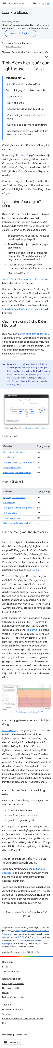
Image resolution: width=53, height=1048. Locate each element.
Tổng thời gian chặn (12, 467)
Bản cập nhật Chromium (13, 983)
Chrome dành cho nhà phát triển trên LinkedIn (22, 1018)
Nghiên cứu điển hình (11, 988)
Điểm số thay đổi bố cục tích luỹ (17, 472)
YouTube (6, 1014)
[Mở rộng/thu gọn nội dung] (24, 78)
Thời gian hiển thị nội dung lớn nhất (18, 462)
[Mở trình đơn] (4, 3)
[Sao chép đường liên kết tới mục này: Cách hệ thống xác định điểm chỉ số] (5, 536)
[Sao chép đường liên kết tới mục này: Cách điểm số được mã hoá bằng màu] (11, 794)
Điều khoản (7, 1035)
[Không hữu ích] (46, 56)
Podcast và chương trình (13, 997)
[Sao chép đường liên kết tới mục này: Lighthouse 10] (23, 436)
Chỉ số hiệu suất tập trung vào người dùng (24, 309)
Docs (5, 12)
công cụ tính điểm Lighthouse (37, 428)
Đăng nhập (44, 3)
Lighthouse (21, 12)
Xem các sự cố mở (10, 971)
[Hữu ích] (46, 52)
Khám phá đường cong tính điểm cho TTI (26, 712)
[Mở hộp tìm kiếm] (29, 3)
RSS (4, 1023)
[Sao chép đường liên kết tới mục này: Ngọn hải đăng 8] (26, 482)
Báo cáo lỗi (7, 966)
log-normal (31, 630)
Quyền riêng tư (21, 1035)
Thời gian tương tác (12, 513)
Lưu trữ (5, 992)
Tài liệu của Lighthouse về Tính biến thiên (23, 279)
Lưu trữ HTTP (38, 570)
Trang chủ (6, 43)
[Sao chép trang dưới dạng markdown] (37, 69)
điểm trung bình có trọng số (34, 334)
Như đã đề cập (10, 730)
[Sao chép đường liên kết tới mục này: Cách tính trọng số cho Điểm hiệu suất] (19, 325)
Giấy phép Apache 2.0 (11, 937)
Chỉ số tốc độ (9, 457)
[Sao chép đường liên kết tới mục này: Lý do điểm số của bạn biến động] (13, 206)
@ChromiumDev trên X (12, 1009)
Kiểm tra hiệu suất (13, 46)
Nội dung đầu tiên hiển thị (14, 452)
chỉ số (22, 155)
